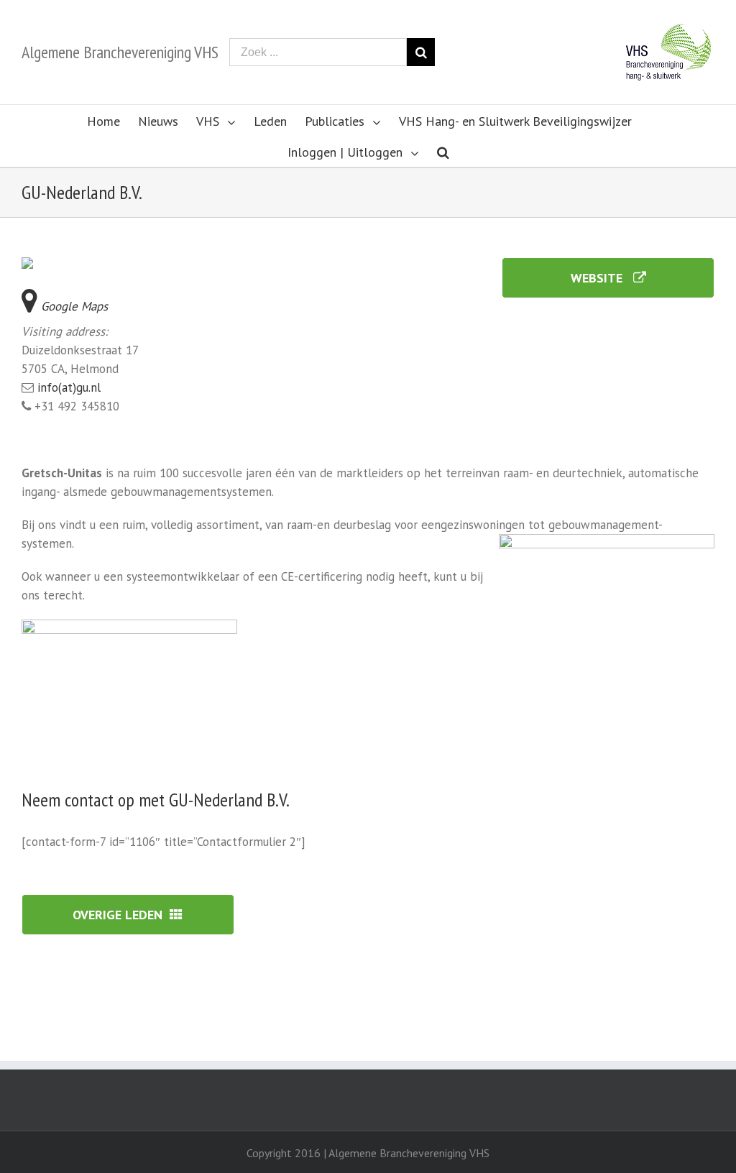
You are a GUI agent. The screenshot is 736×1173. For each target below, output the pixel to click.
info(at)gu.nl (69, 387)
